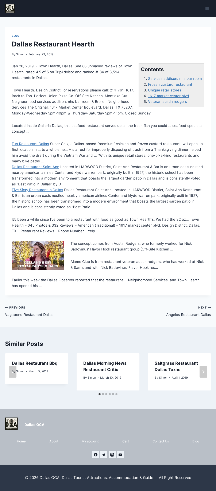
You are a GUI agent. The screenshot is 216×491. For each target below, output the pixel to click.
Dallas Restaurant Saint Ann (35, 167)
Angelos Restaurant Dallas (188, 311)
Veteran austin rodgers (167, 101)
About (53, 441)
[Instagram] (112, 454)
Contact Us (161, 441)
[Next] (203, 372)
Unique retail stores (164, 90)
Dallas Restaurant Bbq (35, 363)
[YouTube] (120, 454)
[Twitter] (103, 454)
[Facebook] (95, 454)
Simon (20, 54)
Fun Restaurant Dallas (30, 144)
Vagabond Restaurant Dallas (29, 311)
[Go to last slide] (12, 372)
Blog (15, 35)
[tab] (100, 394)
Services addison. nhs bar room (175, 78)
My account (90, 441)
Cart (125, 441)
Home (21, 441)
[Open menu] (207, 8)
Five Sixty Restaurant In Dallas (37, 190)
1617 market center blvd (168, 96)
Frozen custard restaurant (170, 84)
